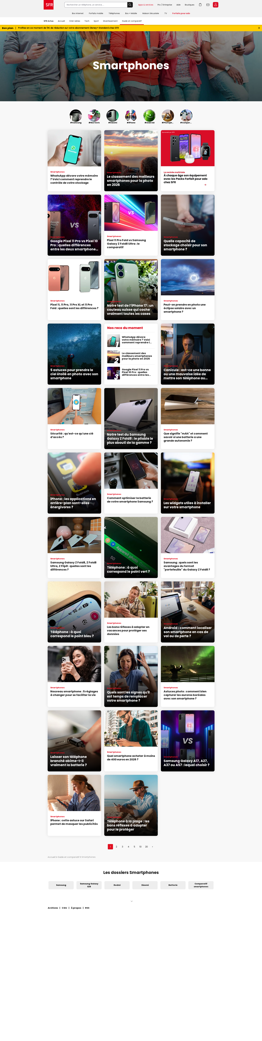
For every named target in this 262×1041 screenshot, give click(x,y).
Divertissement (110, 21)
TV (165, 13)
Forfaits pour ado (181, 13)
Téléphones (114, 13)
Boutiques (189, 4)
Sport (96, 21)
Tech (86, 21)
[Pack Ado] (187, 160)
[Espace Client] (215, 5)
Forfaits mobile (96, 13)
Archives (53, 907)
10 (140, 846)
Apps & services (145, 4)
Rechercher (130, 4)
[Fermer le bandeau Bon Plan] (259, 28)
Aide (178, 4)
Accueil (61, 21)
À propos (76, 907)
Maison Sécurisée (150, 13)
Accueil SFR (48, 5)
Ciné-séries (74, 21)
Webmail (208, 4)
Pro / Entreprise (165, 4)
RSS (87, 907)
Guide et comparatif (132, 21)
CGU (64, 907)
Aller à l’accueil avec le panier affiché (200, 4)
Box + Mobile (131, 13)
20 (146, 846)
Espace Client (216, 5)
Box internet (78, 13)
